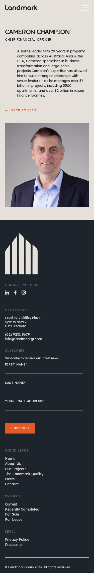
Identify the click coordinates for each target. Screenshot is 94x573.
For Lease (13, 519)
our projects (15, 469)
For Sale (12, 514)
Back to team (22, 110)
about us (13, 463)
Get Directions (15, 326)
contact (12, 484)
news (10, 479)
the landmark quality (24, 474)
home (10, 458)
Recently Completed (22, 509)
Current (11, 504)
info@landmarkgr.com (23, 339)
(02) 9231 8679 (17, 334)
